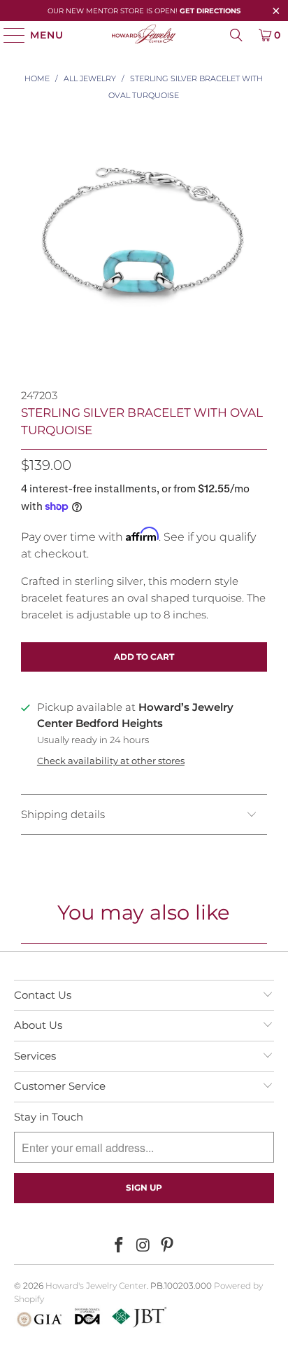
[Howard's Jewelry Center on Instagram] (143, 1246)
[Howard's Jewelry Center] (144, 35)
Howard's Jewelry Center (96, 1285)
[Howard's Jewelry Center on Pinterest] (167, 1246)
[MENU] (8, 35)
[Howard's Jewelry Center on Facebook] (118, 1246)
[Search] (236, 35)
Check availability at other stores (111, 761)
